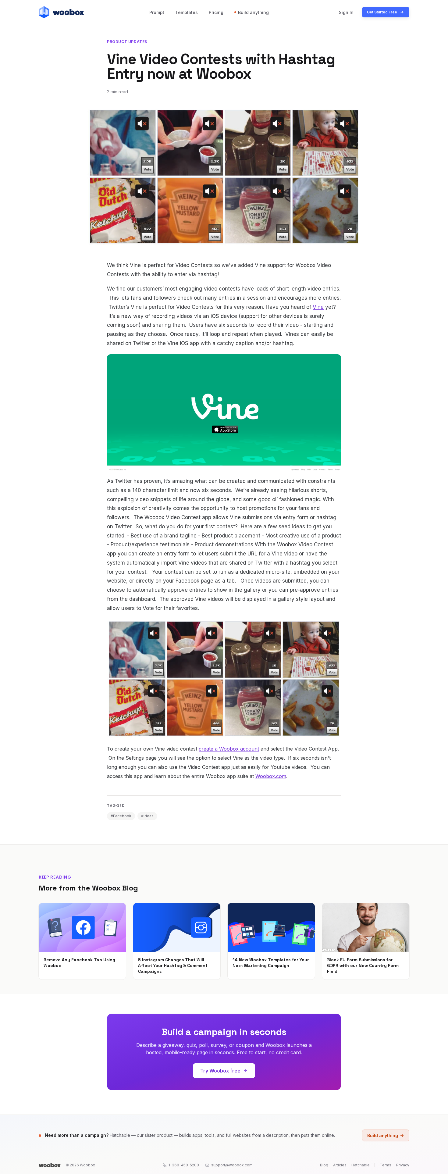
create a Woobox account (229, 749)
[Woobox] (50, 1165)
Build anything (253, 12)
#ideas (147, 816)
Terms (385, 1165)
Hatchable (360, 1165)
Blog (324, 1165)
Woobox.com (270, 776)
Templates (186, 12)
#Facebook (121, 816)
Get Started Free (382, 12)
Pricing (216, 12)
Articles (340, 1165)
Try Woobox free (220, 1071)
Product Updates (127, 41)
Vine (318, 307)
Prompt (156, 12)
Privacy (402, 1165)
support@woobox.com (232, 1165)
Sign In (346, 12)
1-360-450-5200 (184, 1165)
